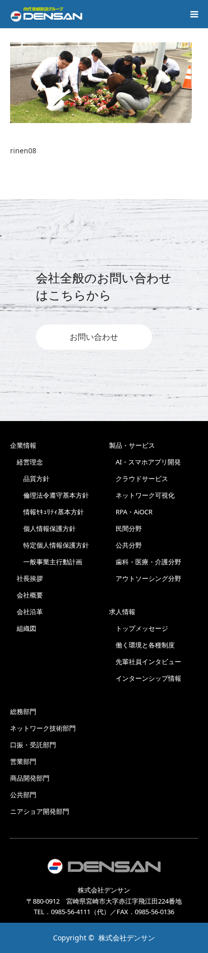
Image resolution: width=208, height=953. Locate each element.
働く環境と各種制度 (142, 644)
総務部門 (23, 711)
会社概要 (26, 595)
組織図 (23, 628)
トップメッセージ (138, 628)
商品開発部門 (29, 778)
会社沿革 (26, 611)
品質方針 (29, 478)
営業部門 (23, 761)
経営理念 (26, 461)
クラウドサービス (138, 478)
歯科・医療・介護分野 (145, 561)
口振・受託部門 (33, 744)
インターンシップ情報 (145, 678)
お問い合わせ (94, 337)
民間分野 (125, 528)
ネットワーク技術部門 (43, 728)
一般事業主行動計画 (46, 561)
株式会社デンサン (126, 937)
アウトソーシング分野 (145, 578)
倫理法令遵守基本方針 (49, 495)
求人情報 (122, 611)
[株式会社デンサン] (46, 14)
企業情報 (23, 445)
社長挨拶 (26, 578)
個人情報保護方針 (43, 528)
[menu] (194, 14)
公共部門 (23, 794)
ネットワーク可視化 (142, 495)
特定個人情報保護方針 (49, 545)
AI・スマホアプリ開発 (145, 461)
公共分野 (125, 545)
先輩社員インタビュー (145, 661)
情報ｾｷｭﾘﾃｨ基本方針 (47, 511)
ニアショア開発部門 (39, 811)
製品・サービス (132, 445)
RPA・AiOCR (130, 511)
